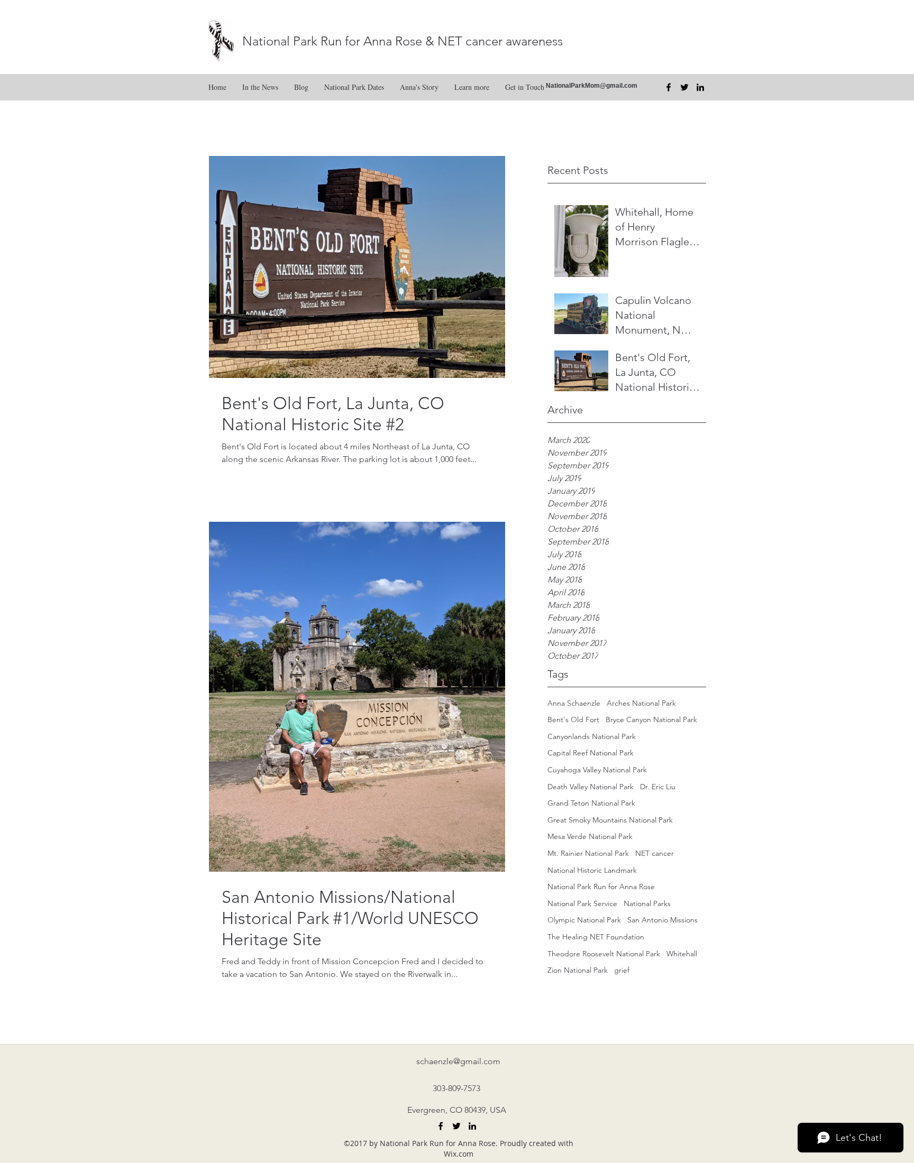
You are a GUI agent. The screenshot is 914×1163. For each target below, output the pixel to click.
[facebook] (668, 87)
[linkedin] (700, 87)
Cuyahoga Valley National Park (597, 769)
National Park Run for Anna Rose (601, 886)
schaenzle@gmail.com (458, 1061)
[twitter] (684, 87)
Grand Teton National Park (591, 803)
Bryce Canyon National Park (651, 719)
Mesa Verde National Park (590, 836)
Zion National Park (577, 970)
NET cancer (654, 853)
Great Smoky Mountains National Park (610, 820)
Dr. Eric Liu (657, 786)
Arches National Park (641, 703)
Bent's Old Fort (573, 719)
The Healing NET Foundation (595, 937)
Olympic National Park (584, 920)
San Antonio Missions (662, 920)
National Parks (647, 903)
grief (621, 970)
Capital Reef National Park (590, 753)
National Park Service (582, 903)
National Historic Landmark (592, 870)
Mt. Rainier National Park (588, 853)
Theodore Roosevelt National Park (603, 953)
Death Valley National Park (590, 786)
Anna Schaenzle (573, 703)
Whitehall (681, 953)
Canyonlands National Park (591, 736)
